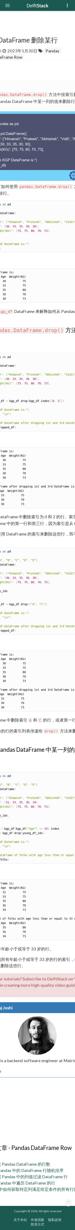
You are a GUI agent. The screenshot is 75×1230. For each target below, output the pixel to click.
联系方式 (37, 1224)
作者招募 (37, 1220)
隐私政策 (54, 1220)
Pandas (52, 50)
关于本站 (20, 1220)
